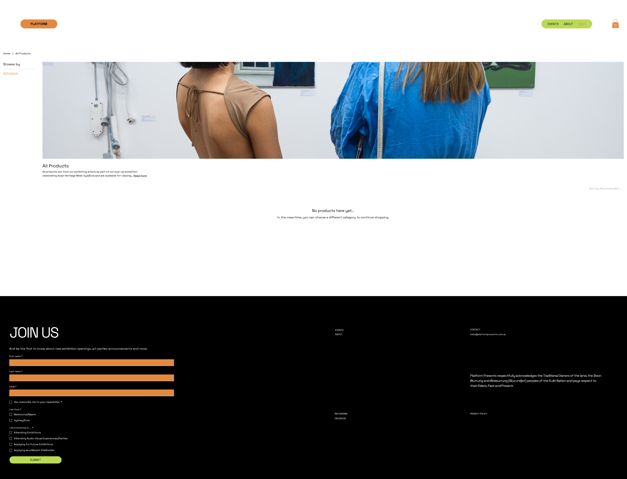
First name (16, 356)
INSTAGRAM (341, 413)
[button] (615, 23)
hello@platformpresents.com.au (488, 334)
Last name (16, 371)
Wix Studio (336, 471)
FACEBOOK (340, 418)
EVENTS (339, 330)
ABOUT (339, 334)
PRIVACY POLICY (478, 413)
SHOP (338, 338)
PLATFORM (39, 24)
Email (12, 386)
